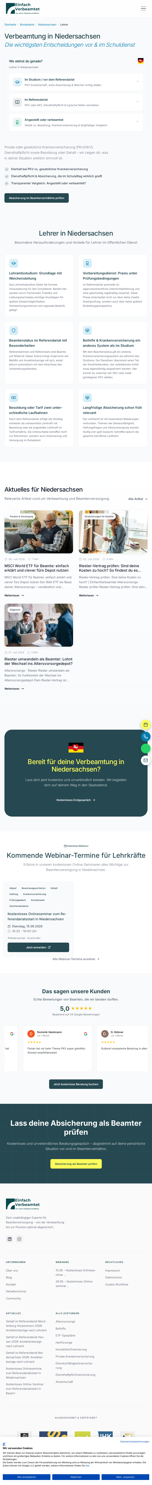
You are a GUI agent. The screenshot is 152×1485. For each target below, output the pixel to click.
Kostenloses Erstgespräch (74, 800)
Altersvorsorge (65, 1321)
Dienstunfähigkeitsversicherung (74, 1366)
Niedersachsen (47, 24)
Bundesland (27, 24)
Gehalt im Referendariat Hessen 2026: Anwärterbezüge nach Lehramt (25, 1341)
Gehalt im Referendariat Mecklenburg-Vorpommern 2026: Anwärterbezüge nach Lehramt (26, 1326)
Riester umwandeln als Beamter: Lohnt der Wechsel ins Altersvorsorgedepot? (38, 661)
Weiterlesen (11, 595)
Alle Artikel (135, 499)
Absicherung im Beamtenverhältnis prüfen (36, 198)
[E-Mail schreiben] (146, 760)
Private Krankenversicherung (75, 1356)
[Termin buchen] (146, 724)
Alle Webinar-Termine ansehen (73, 959)
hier (87, 1465)
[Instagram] (19, 1239)
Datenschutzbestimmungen (134, 1441)
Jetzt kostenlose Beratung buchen (76, 1084)
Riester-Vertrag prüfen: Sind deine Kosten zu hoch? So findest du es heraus (109, 570)
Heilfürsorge (64, 1342)
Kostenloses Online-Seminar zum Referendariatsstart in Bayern (25, 1388)
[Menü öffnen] (143, 8)
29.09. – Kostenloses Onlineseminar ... (74, 1284)
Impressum (112, 1270)
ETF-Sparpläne (65, 1335)
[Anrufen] (146, 736)
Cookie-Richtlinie (116, 1284)
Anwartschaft (64, 1382)
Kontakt (11, 1284)
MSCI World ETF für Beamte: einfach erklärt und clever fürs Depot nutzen (36, 568)
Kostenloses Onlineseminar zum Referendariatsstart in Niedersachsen (24, 1373)
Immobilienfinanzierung (71, 1349)
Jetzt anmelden (36, 947)
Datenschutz (113, 1277)
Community (13, 1298)
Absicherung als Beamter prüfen (76, 1163)
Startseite (10, 24)
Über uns (12, 1270)
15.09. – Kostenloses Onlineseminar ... (76, 1273)
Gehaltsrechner (16, 1291)
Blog (9, 1277)
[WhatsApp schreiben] (146, 748)
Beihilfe (61, 1328)
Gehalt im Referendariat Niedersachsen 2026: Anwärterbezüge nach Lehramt (25, 1357)
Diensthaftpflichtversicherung (75, 1374)
